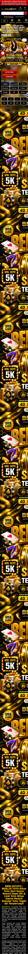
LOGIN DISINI (9, 76)
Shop (2, 9)
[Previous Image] (3, 53)
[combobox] (12, 13)
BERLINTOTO (6, 907)
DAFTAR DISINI (9, 72)
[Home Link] (10, 9)
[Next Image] (25, 53)
